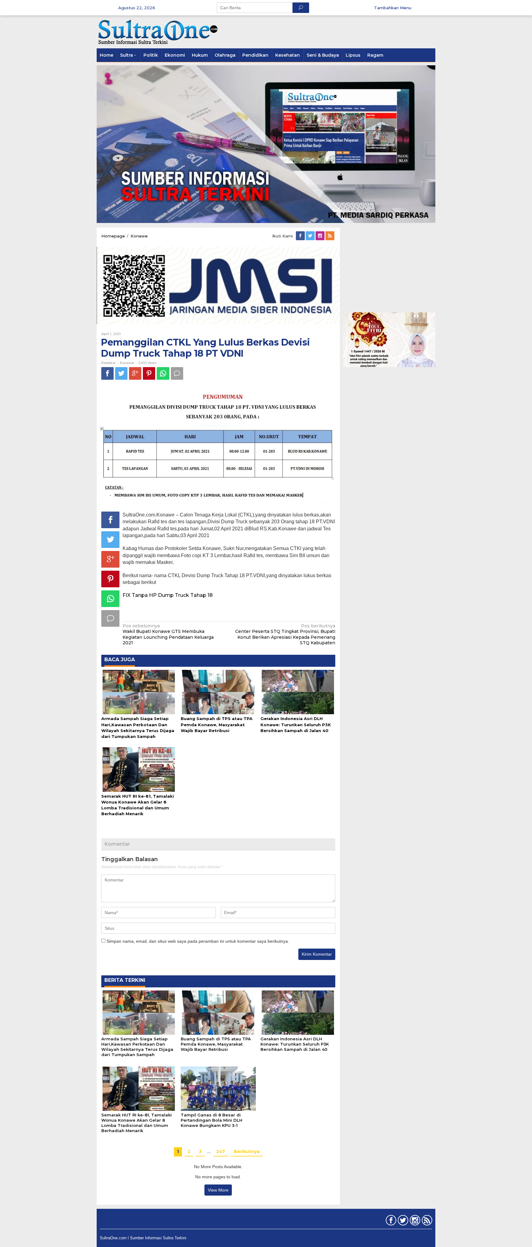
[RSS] (330, 236)
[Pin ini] (149, 373)
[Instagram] (320, 236)
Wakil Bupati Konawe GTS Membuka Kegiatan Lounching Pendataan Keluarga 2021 (168, 634)
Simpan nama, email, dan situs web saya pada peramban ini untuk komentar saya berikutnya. (198, 941)
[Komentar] (177, 373)
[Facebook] (301, 236)
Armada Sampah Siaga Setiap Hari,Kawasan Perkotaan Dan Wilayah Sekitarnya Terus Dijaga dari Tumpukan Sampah (137, 1046)
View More (218, 1190)
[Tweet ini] (121, 373)
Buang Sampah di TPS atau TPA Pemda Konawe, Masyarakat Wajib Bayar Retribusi (216, 724)
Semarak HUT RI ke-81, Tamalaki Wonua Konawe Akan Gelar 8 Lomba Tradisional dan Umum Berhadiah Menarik (136, 1122)
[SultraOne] (158, 31)
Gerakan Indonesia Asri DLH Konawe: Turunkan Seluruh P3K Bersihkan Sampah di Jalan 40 (295, 724)
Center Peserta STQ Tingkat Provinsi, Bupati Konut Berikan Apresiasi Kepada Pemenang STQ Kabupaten (285, 634)
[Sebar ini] (107, 373)
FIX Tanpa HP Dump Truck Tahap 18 (168, 595)
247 (220, 1151)
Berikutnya (247, 1151)
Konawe (127, 363)
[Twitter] (311, 236)
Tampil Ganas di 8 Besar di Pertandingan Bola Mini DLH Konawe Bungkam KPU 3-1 (211, 1120)
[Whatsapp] (163, 373)
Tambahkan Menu (392, 7)
